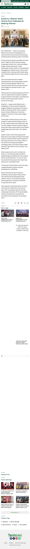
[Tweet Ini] (18, 203)
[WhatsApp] (19, 538)
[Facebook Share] (15, 203)
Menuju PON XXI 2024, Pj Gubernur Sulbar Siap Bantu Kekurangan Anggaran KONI (7, 506)
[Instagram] (16, 538)
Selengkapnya (14, 512)
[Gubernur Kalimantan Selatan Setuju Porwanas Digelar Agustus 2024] (22, 499)
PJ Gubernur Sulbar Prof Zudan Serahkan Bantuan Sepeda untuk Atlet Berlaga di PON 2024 (7, 492)
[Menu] (2, 4)
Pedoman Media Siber (20, 543)
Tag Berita (5, 521)
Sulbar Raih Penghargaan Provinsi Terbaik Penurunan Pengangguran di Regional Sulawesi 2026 (7, 220)
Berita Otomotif (7, 524)
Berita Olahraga (15, 521)
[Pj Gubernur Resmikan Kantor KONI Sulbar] (22, 485)
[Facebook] (11, 538)
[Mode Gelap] (25, 4)
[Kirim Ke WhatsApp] (28, 203)
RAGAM (3, 16)
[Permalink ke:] (2, 26)
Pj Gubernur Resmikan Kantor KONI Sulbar (21, 491)
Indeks (5, 543)
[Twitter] (14, 538)
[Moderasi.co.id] (8, 4)
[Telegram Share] (24, 203)
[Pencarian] (28, 4)
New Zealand (23, 524)
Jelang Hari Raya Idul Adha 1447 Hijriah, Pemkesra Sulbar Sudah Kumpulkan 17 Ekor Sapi (22, 342)
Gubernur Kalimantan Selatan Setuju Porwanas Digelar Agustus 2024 (22, 506)
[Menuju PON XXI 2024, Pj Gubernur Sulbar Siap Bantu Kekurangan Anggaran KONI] (7, 499)
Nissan (15, 524)
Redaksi (11, 543)
